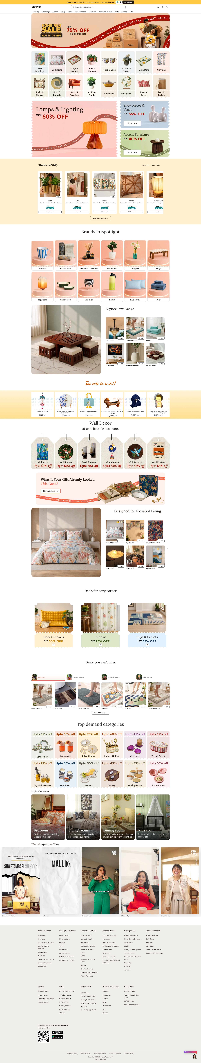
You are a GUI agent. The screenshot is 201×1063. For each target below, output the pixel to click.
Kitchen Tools (107, 950)
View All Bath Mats (100, 713)
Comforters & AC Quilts (46, 942)
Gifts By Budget (64, 1009)
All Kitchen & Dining (109, 935)
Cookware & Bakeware (111, 946)
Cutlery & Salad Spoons (132, 950)
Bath (117, 12)
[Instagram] (87, 1010)
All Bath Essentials (152, 935)
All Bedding (42, 935)
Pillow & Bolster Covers (46, 959)
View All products (99, 218)
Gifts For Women (65, 999)
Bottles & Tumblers (109, 957)
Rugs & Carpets (64, 953)
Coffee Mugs (128, 942)
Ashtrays (127, 970)
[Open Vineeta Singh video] (140, 880)
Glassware (106, 953)
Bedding (36, 12)
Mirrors (83, 965)
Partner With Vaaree (88, 996)
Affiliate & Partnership (88, 1003)
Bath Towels (150, 946)
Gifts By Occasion (65, 995)
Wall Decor (84, 942)
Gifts (131, 12)
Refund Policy (129, 1001)
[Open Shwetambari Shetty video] (21, 880)
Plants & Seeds (43, 1002)
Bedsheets (41, 939)
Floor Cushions (64, 939)
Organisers (92, 12)
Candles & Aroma (87, 969)
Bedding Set (42, 966)
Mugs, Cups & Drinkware (132, 939)
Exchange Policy (100, 1054)
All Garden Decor (43, 991)
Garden (124, 12)
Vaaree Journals (130, 991)
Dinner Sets (128, 963)
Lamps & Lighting (87, 939)
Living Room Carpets (66, 960)
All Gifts (62, 1013)
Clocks (83, 956)
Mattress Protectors (44, 963)
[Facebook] (82, 1010)
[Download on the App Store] (57, 1032)
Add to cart (50, 212)
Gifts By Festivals (65, 1006)
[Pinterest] (92, 1010)
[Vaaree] (36, 7)
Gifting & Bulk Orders (88, 1000)
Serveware (106, 939)
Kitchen (55, 12)
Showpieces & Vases (88, 946)
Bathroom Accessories (153, 950)
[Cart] (167, 7)
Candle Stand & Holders (89, 972)
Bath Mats (149, 942)
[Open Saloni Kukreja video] (180, 880)
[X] (84, 1010)
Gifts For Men (64, 1002)
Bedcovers (41, 956)
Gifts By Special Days (66, 991)
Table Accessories (109, 942)
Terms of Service (115, 1054)
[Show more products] (167, 346)
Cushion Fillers (64, 935)
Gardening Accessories (46, 999)
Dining (63, 12)
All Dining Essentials (131, 935)
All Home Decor (86, 935)
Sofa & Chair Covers (66, 957)
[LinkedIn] (90, 1010)
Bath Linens (150, 939)
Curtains (62, 942)
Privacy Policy (129, 1054)
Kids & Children (80, 12)
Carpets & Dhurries (105, 12)
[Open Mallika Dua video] (61, 880)
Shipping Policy (72, 1054)
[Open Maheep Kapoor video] (100, 880)
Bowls (126, 946)
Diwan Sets (63, 950)
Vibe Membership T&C (132, 1005)
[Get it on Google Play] (57, 1037)
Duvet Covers (42, 952)
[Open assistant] (194, 1056)
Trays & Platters (129, 953)
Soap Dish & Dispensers (154, 953)
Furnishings (46, 12)
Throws (61, 946)
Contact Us (85, 993)
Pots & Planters (43, 995)
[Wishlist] (162, 7)
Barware (127, 966)
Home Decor (107, 1006)
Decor (70, 12)
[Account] (158, 7)
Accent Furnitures (87, 976)
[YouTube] (95, 1010)
